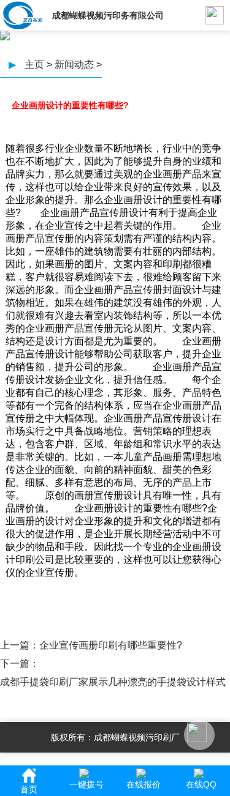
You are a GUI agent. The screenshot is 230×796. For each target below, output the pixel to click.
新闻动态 (74, 64)
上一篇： (19, 645)
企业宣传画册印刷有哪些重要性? (110, 645)
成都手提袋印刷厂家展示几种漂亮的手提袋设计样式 (113, 682)
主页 (34, 64)
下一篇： (19, 663)
